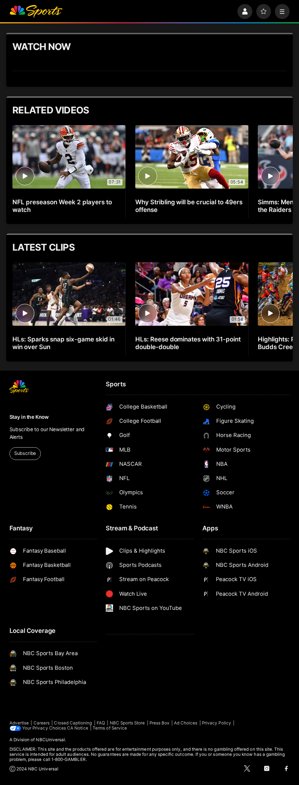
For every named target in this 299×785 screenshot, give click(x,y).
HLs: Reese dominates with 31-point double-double (188, 343)
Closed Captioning (73, 723)
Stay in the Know (29, 417)
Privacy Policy (216, 723)
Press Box (160, 723)
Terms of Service (110, 728)
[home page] (35, 11)
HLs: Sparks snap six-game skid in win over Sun (63, 343)
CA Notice (77, 728)
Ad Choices (186, 723)
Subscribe (25, 453)
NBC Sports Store (127, 723)
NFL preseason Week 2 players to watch (62, 205)
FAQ (101, 723)
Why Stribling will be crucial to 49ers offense (188, 205)
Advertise (19, 723)
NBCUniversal (50, 739)
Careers (42, 723)
